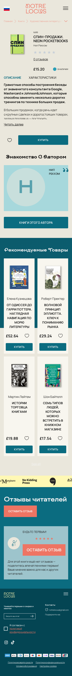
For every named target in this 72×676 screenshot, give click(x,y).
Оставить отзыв (20, 511)
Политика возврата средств (20, 662)
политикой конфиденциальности (23, 630)
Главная (8, 21)
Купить (43, 140)
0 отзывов (40, 59)
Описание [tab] (12, 77)
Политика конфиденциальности (50, 662)
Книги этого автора (36, 222)
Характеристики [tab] (42, 77)
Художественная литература (46, 21)
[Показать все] (66, 21)
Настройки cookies (48, 666)
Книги (21, 21)
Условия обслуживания (26, 666)
